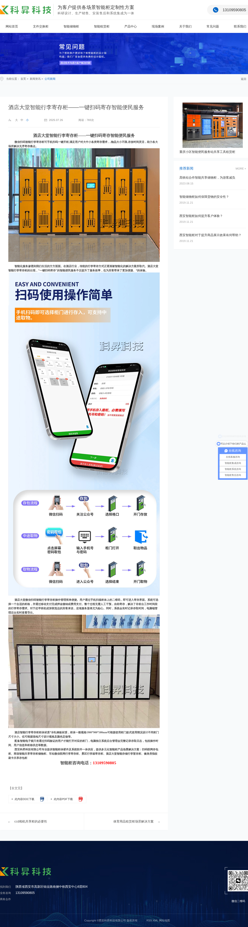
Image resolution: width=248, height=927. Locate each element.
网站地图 (164, 920)
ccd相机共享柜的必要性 (30, 821)
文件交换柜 (40, 26)
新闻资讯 (35, 78)
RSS (149, 920)
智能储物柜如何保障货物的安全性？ (204, 196)
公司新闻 (50, 78)
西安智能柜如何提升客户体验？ (201, 216)
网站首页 (12, 26)
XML (155, 920)
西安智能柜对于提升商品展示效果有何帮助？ (210, 235)
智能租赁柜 (101, 26)
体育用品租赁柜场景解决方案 (133, 821)
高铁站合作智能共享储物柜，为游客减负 (207, 177)
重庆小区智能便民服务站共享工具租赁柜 (207, 151)
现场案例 (158, 26)
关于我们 (185, 26)
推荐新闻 (186, 168)
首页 (23, 78)
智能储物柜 (71, 26)
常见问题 (213, 26)
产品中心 (130, 26)
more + (241, 168)
